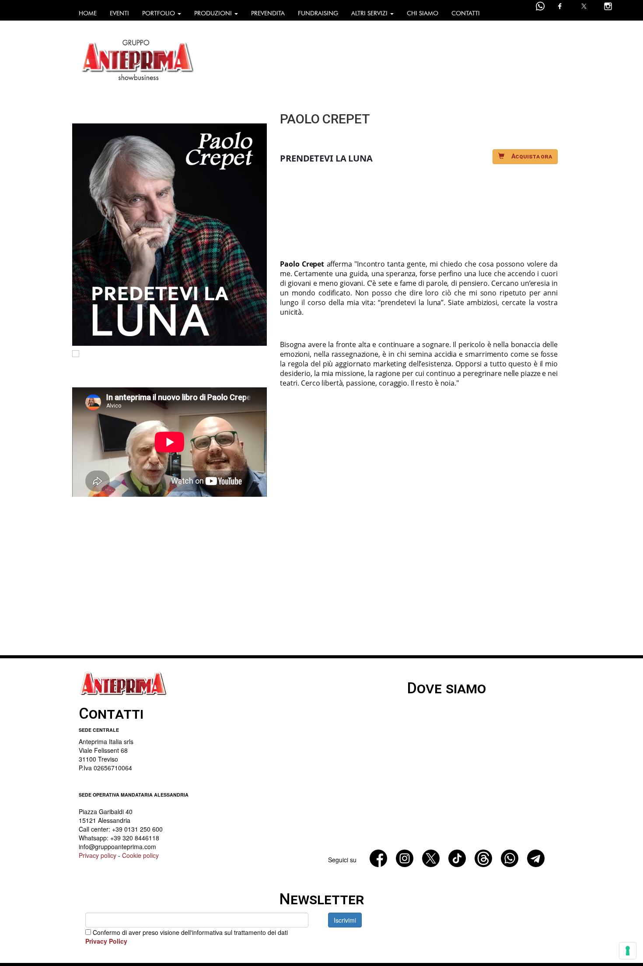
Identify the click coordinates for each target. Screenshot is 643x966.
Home (88, 13)
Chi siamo (422, 13)
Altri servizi (370, 13)
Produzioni (214, 13)
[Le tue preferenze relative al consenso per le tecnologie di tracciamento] (627, 950)
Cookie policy (140, 855)
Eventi (119, 13)
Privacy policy (97, 855)
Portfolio (159, 13)
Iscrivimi (345, 920)
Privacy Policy (106, 941)
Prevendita (268, 13)
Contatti (465, 13)
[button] (525, 156)
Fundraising (318, 13)
